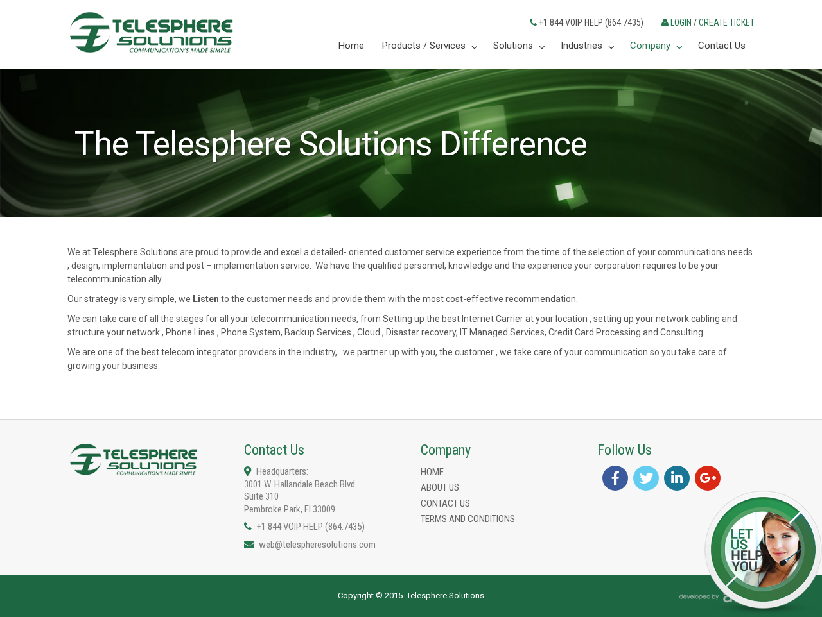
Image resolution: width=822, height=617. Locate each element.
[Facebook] (615, 478)
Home (432, 472)
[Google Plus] (708, 478)
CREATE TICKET (727, 22)
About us (440, 487)
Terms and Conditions (468, 519)
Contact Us (445, 503)
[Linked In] (677, 478)
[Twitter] (646, 478)
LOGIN (681, 22)
